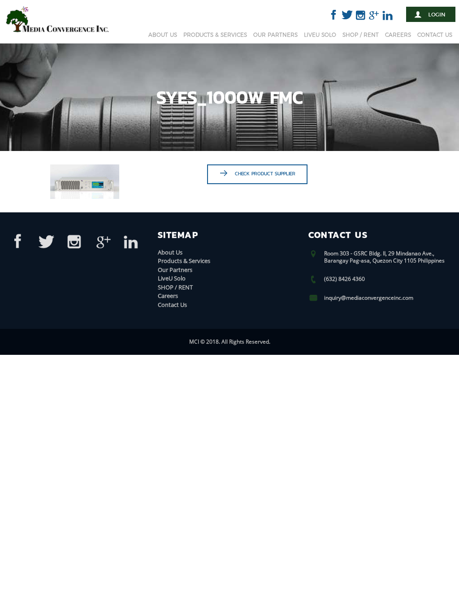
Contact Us (434, 34)
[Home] (57, 34)
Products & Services (215, 34)
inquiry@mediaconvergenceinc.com (368, 298)
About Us (162, 34)
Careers (398, 34)
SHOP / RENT (360, 34)
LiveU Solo (320, 34)
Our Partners (275, 34)
